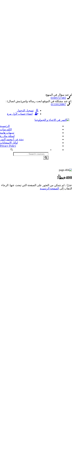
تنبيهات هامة (7, 132)
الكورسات (6, 129)
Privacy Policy (8, 145)
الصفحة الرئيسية (49, 188)
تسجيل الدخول (25, 110)
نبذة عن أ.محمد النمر (12, 139)
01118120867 (58, 104)
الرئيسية (5, 126)
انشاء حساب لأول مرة (20, 113)
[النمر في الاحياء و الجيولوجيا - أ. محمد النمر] (52, 119)
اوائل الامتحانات (9, 142)
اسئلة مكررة (7, 136)
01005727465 (58, 97)
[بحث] (45, 158)
